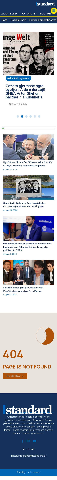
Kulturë (33, 20)
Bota (4, 20)
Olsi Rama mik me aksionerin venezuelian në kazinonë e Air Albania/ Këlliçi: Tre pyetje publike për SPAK (27, 247)
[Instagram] (28, 441)
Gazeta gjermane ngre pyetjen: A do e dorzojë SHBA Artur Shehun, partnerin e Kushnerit (25, 91)
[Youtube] (34, 441)
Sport (23, 20)
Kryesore (24, 78)
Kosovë (51, 20)
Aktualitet (12, 78)
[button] (18, 116)
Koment (42, 20)
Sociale (15, 20)
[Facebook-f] (22, 441)
